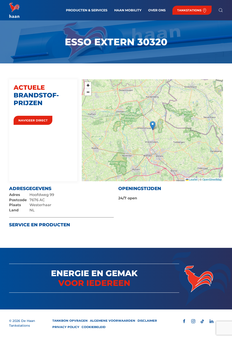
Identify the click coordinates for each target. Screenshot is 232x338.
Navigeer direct (33, 120)
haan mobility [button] (127, 10)
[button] (220, 10)
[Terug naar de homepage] (14, 10)
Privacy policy (65, 327)
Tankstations (189, 10)
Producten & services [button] (86, 10)
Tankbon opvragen (70, 320)
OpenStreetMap (212, 179)
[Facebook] (184, 321)
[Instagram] (193, 321)
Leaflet (193, 179)
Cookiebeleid (94, 327)
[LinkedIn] (211, 321)
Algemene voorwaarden (112, 320)
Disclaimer (147, 320)
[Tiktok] (202, 321)
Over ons (157, 10)
